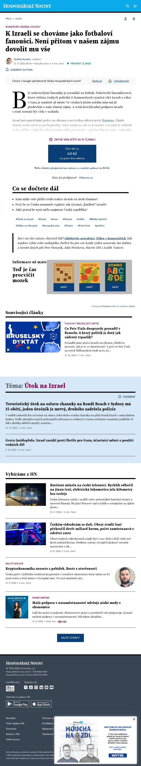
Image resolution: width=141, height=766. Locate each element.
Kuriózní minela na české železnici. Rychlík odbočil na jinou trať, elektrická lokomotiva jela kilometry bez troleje (91, 489)
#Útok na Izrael (24, 219)
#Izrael (42, 219)
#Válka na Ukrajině (26, 225)
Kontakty (10, 718)
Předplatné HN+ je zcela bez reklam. (118, 306)
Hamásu (108, 120)
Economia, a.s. (27, 668)
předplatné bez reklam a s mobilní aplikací (74, 168)
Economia (11, 729)
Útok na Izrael (44, 386)
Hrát (64, 287)
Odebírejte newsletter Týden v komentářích (95, 238)
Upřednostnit (121, 81)
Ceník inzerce (13, 739)
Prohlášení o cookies (52, 723)
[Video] (8, 350)
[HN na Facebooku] (31, 687)
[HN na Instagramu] (36, 687)
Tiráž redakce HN (15, 723)
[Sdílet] (125, 18)
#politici (100, 225)
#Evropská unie (50, 225)
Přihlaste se (86, 177)
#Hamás (67, 219)
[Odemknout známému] (133, 18)
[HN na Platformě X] (26, 687)
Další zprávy (70, 637)
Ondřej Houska (22, 59)
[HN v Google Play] (17, 703)
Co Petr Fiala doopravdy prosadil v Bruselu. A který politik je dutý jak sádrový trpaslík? (93, 333)
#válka (80, 219)
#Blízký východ (97, 219)
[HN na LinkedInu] (41, 687)
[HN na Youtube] (51, 687)
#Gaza (54, 219)
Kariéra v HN (12, 734)
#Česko (68, 225)
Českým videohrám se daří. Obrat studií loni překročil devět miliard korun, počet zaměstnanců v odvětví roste (92, 529)
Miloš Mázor (14, 563)
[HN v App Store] (41, 703)
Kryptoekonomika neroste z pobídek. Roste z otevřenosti (51, 568)
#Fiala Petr (84, 225)
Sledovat (97, 81)
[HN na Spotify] (46, 687)
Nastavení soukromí (52, 729)
